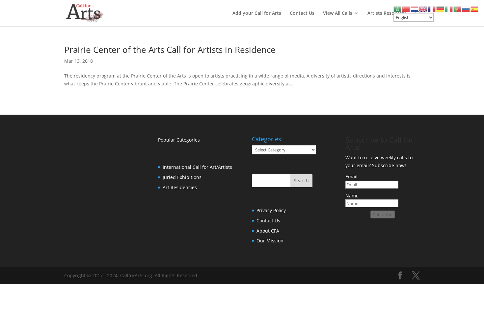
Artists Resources (387, 13)
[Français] (432, 9)
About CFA (267, 231)
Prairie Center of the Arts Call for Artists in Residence (170, 50)
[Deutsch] (440, 9)
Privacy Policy (271, 210)
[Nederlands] (415, 9)
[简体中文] (406, 9)
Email (351, 176)
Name (352, 195)
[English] (423, 9)
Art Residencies (180, 187)
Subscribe (382, 214)
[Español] (475, 9)
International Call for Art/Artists (197, 167)
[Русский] (466, 9)
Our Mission (269, 240)
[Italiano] (449, 9)
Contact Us (302, 13)
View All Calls (337, 13)
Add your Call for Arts (256, 13)
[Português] (457, 9)
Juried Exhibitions (182, 177)
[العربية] (397, 9)
